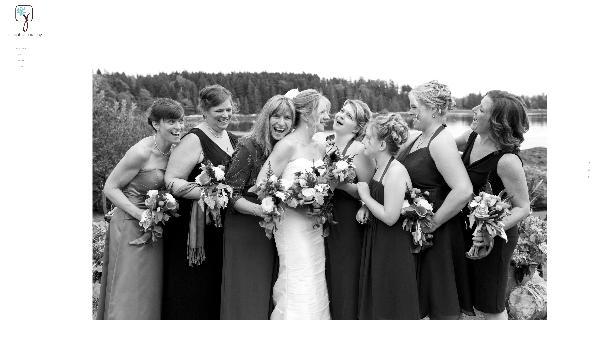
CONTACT (21, 61)
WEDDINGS (21, 49)
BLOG (21, 67)
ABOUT (21, 55)
